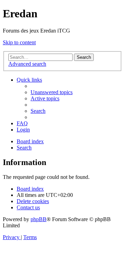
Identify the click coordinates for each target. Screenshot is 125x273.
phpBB (39, 219)
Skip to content (19, 42)
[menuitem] (52, 92)
